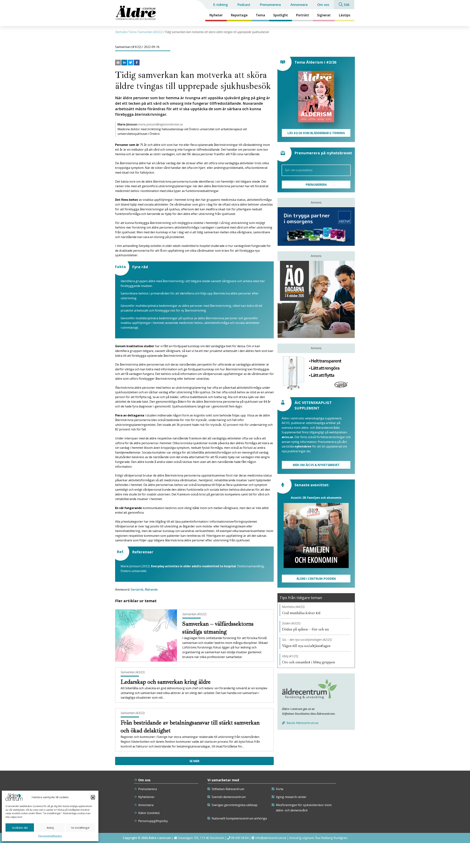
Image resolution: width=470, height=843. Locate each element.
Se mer (194, 761)
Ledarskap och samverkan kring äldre (166, 682)
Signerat (324, 15)
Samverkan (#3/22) (150, 32)
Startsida (120, 32)
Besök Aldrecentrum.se (302, 723)
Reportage (239, 15)
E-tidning (220, 4)
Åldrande (151, 589)
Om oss (323, 4)
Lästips (344, 15)
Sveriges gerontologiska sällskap (234, 805)
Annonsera (299, 4)
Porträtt (302, 15)
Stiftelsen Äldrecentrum (228, 789)
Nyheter (216, 15)
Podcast (243, 4)
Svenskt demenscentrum (229, 797)
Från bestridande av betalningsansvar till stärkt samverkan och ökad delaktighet (190, 726)
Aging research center (291, 797)
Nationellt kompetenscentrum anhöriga (239, 818)
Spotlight (280, 15)
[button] (93, 797)
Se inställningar (80, 827)
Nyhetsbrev (146, 797)
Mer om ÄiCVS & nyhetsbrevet (316, 465)
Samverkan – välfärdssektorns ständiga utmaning (218, 627)
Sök (347, 4)
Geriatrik (137, 589)
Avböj (50, 827)
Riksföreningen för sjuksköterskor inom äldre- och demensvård (304, 808)
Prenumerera (270, 4)
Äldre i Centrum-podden (316, 579)
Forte (279, 789)
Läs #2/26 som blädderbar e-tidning (316, 133)
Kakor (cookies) (149, 813)
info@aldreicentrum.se (270, 838)
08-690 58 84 (239, 838)
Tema (260, 15)
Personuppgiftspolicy (50, 835)
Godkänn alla (20, 827)
